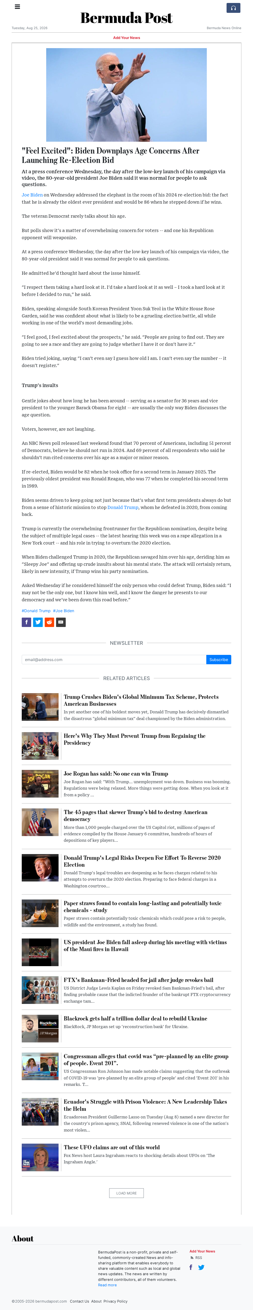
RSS (198, 1257)
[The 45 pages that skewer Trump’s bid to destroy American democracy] (40, 821)
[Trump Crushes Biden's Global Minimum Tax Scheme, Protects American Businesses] (40, 706)
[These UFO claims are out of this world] (40, 1156)
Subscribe (219, 659)
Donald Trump (122, 507)
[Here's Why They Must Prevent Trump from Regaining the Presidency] (40, 745)
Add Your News (126, 38)
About (96, 1301)
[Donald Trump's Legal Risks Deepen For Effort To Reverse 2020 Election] (40, 867)
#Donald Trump (36, 610)
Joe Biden (32, 195)
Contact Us (79, 1301)
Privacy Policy (115, 1301)
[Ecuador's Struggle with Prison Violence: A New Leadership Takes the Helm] (40, 1111)
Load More (126, 1193)
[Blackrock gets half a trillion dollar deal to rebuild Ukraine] (40, 1028)
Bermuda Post (126, 17)
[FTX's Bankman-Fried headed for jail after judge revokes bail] (40, 989)
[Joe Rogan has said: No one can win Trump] (40, 783)
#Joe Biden (63, 610)
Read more (107, 1285)
